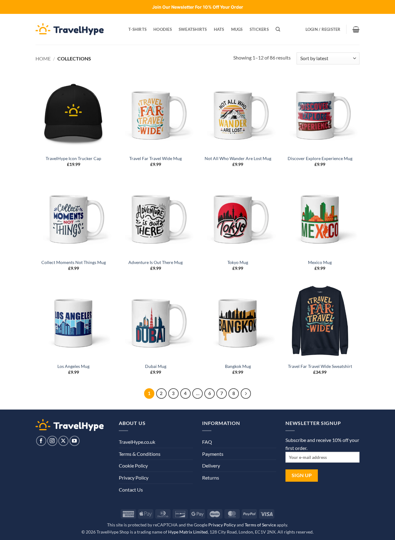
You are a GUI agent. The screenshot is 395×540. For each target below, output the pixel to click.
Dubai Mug (155, 366)
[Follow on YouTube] (74, 441)
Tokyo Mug (237, 262)
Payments (212, 454)
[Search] (278, 29)
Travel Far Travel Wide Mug (155, 158)
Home (43, 58)
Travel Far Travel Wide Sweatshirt (320, 366)
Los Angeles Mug (73, 366)
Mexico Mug (320, 262)
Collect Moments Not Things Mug (73, 262)
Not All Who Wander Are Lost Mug (238, 158)
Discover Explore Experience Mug (320, 158)
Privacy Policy (133, 477)
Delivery (211, 465)
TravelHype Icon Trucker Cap (73, 158)
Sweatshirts (193, 29)
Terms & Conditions (139, 454)
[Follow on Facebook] (41, 441)
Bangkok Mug (238, 366)
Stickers (259, 29)
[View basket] (356, 29)
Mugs (237, 29)
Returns (210, 477)
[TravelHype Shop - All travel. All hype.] (69, 29)
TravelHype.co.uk (137, 442)
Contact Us (131, 490)
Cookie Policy (133, 465)
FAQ (207, 442)
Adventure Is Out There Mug (155, 262)
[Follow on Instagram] (52, 441)
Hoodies (162, 29)
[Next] (246, 393)
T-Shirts (137, 29)
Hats (219, 29)
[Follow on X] (63, 441)
